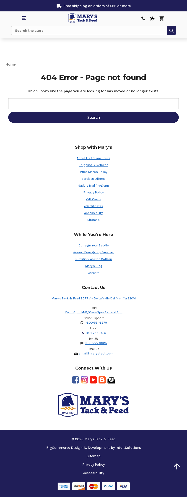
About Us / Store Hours (93, 158)
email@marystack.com (96, 353)
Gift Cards (93, 199)
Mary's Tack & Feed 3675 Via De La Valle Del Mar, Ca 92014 (93, 298)
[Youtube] (93, 379)
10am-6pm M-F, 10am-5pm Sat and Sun (93, 312)
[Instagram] (84, 379)
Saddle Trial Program (93, 186)
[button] (176, 466)
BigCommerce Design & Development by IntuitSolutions (93, 447)
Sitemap (93, 220)
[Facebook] (75, 379)
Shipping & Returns (93, 165)
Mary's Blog (93, 266)
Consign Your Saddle (94, 245)
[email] (111, 379)
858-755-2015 (96, 333)
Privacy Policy (93, 192)
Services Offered (94, 179)
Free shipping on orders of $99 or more (97, 6)
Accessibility (93, 213)
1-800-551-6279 (96, 323)
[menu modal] (24, 18)
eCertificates (93, 206)
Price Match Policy (93, 172)
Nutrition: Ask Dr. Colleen (93, 259)
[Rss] (102, 379)
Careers (93, 273)
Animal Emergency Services (93, 252)
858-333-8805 (96, 343)
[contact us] (143, 18)
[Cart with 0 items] (161, 18)
